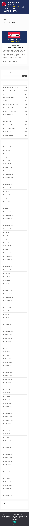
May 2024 (7, 239)
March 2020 (8, 399)
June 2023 (7, 276)
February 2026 (8, 167)
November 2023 (9, 259)
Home (4, 19)
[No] (13, 524)
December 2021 (9, 328)
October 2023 (8, 263)
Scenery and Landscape (16, 124)
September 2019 (9, 420)
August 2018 (8, 464)
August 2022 (8, 307)
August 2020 (8, 382)
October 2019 (8, 416)
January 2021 (8, 365)
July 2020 (7, 386)
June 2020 (7, 389)
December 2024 (9, 215)
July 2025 (7, 191)
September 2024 (9, 225)
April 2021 (7, 355)
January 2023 (8, 293)
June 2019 (7, 430)
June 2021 (7, 348)
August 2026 (8, 146)
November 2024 (9, 218)
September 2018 (9, 461)
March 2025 (8, 205)
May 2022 (7, 314)
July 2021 (7, 345)
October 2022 (8, 304)
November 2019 (9, 413)
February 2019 (8, 444)
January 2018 (8, 488)
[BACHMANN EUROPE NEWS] (10, 4)
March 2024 (8, 246)
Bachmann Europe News (11, 61)
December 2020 (9, 369)
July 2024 (7, 232)
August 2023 (8, 269)
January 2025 (8, 211)
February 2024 (8, 249)
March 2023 (8, 287)
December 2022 (9, 297)
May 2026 (7, 157)
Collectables (16, 101)
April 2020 (7, 396)
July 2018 (7, 468)
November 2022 (9, 300)
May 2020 (7, 392)
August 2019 (8, 423)
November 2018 (9, 454)
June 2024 (7, 235)
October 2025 (8, 181)
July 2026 (7, 150)
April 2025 (7, 201)
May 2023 (7, 280)
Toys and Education (16, 128)
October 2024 (8, 222)
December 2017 (9, 492)
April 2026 (7, 160)
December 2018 (9, 451)
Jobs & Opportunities (16, 111)
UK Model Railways (16, 131)
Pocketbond (16, 121)
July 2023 (7, 273)
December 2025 (9, 174)
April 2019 (7, 437)
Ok (15, 522)
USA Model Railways (16, 135)
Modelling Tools (16, 114)
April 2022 (7, 317)
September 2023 (9, 266)
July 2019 (7, 427)
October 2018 (8, 457)
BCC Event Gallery (16, 97)
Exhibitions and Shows (16, 107)
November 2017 (9, 495)
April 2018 (7, 478)
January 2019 (8, 447)
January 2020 (8, 406)
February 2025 (8, 208)
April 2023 (7, 283)
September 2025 (9, 184)
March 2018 (8, 481)
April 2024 (7, 242)
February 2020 (8, 403)
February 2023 (8, 290)
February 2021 (8, 362)
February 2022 (8, 321)
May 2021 (7, 352)
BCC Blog (16, 94)
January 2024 (8, 252)
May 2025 (7, 198)
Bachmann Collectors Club (16, 87)
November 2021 (9, 331)
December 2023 (9, 256)
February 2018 (8, 485)
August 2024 (8, 229)
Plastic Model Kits (8, 63)
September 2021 (9, 338)
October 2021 (8, 334)
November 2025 (9, 177)
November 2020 (9, 372)
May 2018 (7, 475)
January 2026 (8, 170)
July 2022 (7, 310)
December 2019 (9, 410)
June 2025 (7, 194)
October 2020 (8, 375)
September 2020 (9, 379)
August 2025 (8, 187)
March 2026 (8, 164)
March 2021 (8, 358)
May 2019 (7, 434)
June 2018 (7, 471)
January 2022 (8, 324)
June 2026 (7, 153)
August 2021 (8, 341)
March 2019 (8, 440)
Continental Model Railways (16, 104)
